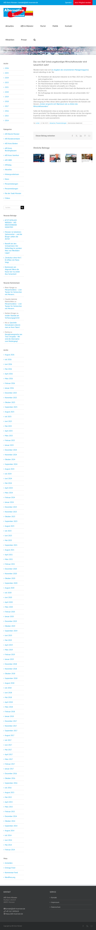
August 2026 (9, 355)
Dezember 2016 (11, 773)
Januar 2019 (9, 659)
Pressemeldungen (61, 123)
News (7, 179)
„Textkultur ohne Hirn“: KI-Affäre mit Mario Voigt (13, 260)
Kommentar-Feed (11, 872)
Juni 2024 (8, 478)
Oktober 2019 (10, 626)
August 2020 (9, 588)
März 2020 (9, 607)
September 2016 (11, 783)
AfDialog (8, 165)
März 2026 (9, 378)
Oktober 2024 (10, 459)
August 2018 (9, 683)
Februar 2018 (10, 711)
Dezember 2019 (11, 621)
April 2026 (9, 374)
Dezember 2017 (11, 721)
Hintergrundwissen (12, 174)
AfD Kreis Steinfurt (12, 155)
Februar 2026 (10, 383)
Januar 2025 (9, 445)
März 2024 (9, 493)
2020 (7, 92)
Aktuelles (52, 123)
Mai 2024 (8, 483)
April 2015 (9, 802)
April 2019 (9, 645)
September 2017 (11, 730)
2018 (7, 101)
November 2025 (11, 397)
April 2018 (9, 702)
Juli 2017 (8, 740)
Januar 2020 (9, 616)
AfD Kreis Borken (11, 143)
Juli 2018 (8, 688)
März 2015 (9, 807)
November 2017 (11, 726)
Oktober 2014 (10, 821)
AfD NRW (8, 160)
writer (37, 123)
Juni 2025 (8, 421)
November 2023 (11, 512)
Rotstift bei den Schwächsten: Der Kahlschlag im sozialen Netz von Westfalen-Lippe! (13, 248)
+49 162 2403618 (12, 911)
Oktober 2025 (10, 402)
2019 (7, 97)
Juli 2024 (8, 474)
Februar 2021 (10, 564)
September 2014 (11, 826)
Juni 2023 (8, 535)
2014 (7, 120)
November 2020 (11, 573)
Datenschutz (55, 907)
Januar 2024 (9, 502)
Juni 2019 (8, 635)
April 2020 (9, 602)
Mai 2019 (8, 640)
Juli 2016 (8, 788)
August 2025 (9, 412)
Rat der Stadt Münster (13, 193)
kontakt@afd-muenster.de (15, 909)
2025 (7, 73)
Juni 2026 (8, 364)
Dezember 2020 (11, 569)
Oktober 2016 (10, 778)
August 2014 (9, 830)
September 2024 (11, 464)
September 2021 (11, 545)
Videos (7, 198)
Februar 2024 (10, 497)
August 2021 (9, 550)
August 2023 (9, 526)
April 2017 (9, 754)
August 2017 (9, 735)
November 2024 (11, 455)
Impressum (55, 902)
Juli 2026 (8, 359)
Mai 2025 (8, 426)
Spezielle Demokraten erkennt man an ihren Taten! (12, 325)
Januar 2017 (9, 769)
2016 (7, 111)
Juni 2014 (8, 840)
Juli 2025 (8, 416)
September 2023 (11, 521)
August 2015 (9, 792)
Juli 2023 (8, 531)
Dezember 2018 (11, 664)
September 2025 (11, 407)
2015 (7, 116)
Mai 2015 (8, 797)
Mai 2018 (8, 697)
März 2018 (9, 707)
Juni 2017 (8, 745)
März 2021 (9, 559)
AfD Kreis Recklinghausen (11, 149)
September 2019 (11, 631)
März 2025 (9, 435)
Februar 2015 (10, 811)
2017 (7, 106)
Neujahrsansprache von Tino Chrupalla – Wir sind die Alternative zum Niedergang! (13, 337)
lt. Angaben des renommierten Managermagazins (70, 70)
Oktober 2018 (10, 673)
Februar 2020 (10, 612)
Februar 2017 (10, 764)
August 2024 (9, 469)
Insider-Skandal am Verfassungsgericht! (12, 316)
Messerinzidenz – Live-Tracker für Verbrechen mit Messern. (13, 292)
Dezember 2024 (11, 450)
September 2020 (11, 583)
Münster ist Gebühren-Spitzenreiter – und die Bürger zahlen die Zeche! (13, 235)
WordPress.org (10, 877)
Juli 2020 (8, 593)
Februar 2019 (10, 654)
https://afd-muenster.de (14, 914)
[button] (35, 39)
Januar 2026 (9, 388)
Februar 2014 (10, 850)
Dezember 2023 (11, 507)
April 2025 (9, 431)
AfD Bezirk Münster (12, 134)
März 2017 (9, 759)
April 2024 (9, 488)
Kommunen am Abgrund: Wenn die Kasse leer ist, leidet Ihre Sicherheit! (12, 270)
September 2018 (11, 678)
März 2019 (9, 650)
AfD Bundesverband (12, 139)
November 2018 (11, 669)
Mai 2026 (8, 369)
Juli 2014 (8, 835)
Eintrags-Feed (10, 868)
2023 (7, 82)
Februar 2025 (10, 440)
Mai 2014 (8, 845)
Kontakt (54, 897)
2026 (7, 68)
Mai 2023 (8, 540)
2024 (7, 78)
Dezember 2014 (11, 816)
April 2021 (9, 555)
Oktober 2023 (10, 516)
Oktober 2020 (10, 578)
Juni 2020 (8, 597)
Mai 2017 (8, 750)
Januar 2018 (9, 716)
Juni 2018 (8, 692)
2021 (7, 87)
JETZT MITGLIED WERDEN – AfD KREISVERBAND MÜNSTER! (11, 223)
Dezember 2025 (11, 393)
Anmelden (9, 863)
